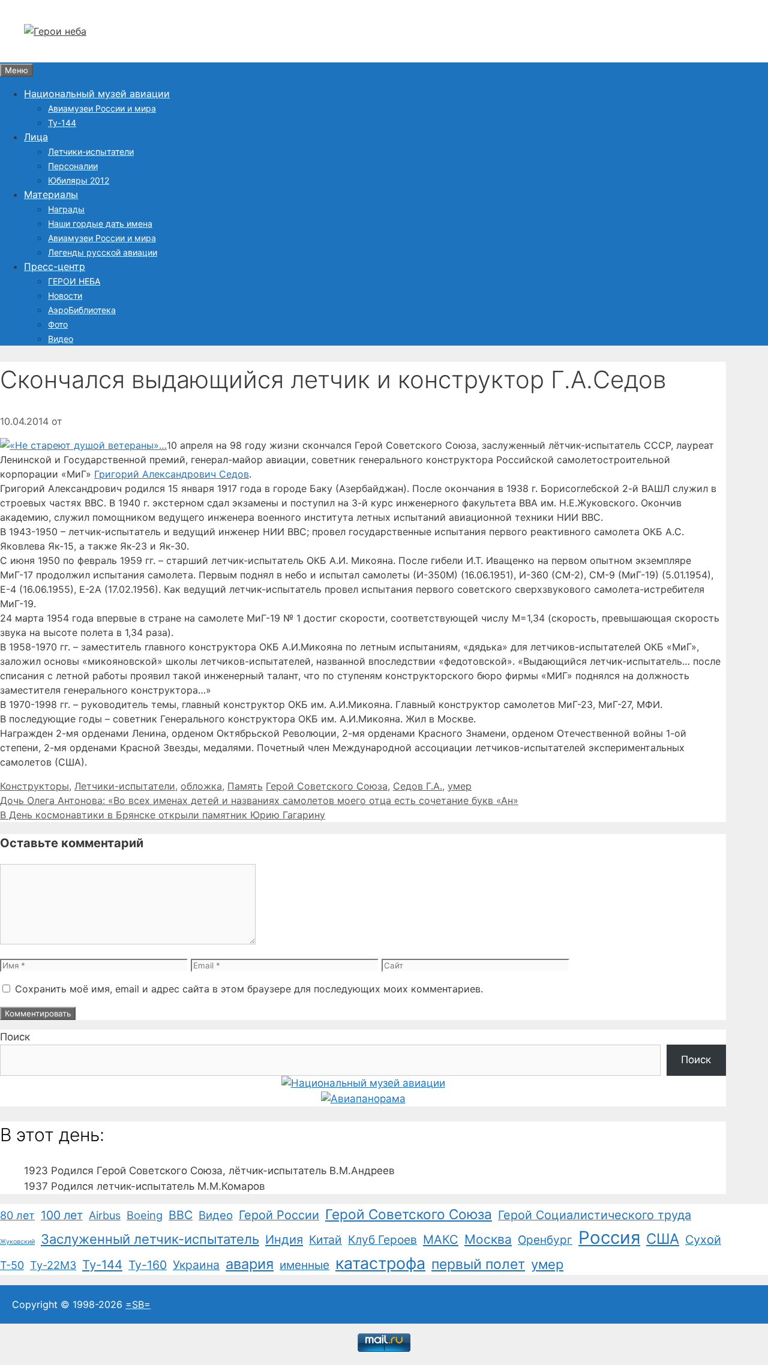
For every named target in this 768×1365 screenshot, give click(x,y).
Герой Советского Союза (327, 786)
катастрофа (380, 1263)
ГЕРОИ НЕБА (74, 281)
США (662, 1238)
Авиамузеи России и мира (102, 108)
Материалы (51, 194)
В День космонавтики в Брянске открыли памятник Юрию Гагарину (162, 815)
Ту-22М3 (53, 1265)
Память (245, 786)
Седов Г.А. (417, 786)
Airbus (105, 1215)
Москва (488, 1239)
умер (460, 786)
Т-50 (12, 1265)
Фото (58, 324)
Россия (609, 1237)
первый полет (478, 1264)
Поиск (15, 1037)
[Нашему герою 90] (83, 445)
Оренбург (545, 1240)
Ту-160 (147, 1265)
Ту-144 (62, 123)
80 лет (17, 1215)
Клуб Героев (382, 1239)
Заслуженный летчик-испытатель (150, 1239)
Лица (36, 137)
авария (250, 1264)
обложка (201, 786)
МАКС (440, 1239)
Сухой (703, 1239)
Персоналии (73, 166)
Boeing (145, 1215)
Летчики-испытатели (91, 151)
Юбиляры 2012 (78, 180)
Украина (196, 1265)
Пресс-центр (54, 266)
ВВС (181, 1215)
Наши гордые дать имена (100, 223)
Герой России (279, 1215)
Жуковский (17, 1242)
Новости (65, 295)
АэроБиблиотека (82, 310)
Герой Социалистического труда (594, 1215)
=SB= (138, 1304)
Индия (284, 1239)
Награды (66, 209)
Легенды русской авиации (102, 252)
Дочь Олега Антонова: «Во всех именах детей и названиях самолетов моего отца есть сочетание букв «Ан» (259, 800)
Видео (60, 339)
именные (304, 1265)
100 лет (62, 1215)
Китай (325, 1239)
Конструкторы (34, 786)
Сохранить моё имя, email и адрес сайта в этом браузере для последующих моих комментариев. (249, 989)
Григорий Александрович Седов (171, 474)
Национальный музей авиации (97, 94)
